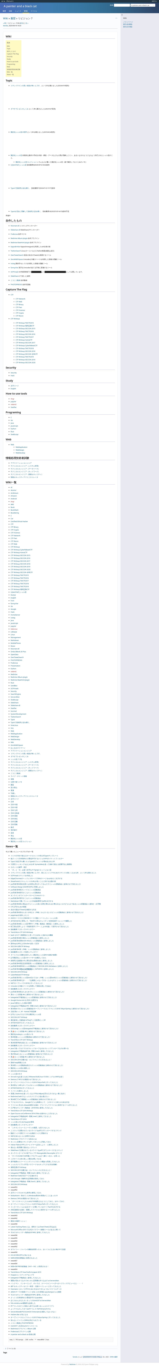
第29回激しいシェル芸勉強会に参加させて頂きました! (30, 1037)
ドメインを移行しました (19, 1091)
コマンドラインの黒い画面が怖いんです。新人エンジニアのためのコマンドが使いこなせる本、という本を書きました (53, 873)
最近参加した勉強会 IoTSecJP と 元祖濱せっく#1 (28, 1020)
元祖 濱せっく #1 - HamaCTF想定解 (23, 1011)
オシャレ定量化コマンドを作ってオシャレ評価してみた (31, 1142)
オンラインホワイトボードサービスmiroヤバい (28, 895)
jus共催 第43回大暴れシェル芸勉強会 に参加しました (30, 938)
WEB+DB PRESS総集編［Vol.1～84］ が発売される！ (30, 1266)
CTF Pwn (19, 307)
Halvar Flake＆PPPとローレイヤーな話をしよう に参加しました (34, 1145)
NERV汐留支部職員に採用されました (24, 1258)
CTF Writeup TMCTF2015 (25, 323)
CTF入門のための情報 (18, 907)
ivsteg (13, 263)
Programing (11, 64)
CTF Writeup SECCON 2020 (25, 362)
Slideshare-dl (15, 230)
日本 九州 (14, 810)
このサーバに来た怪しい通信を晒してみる (26, 1159)
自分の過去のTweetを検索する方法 (23, 909)
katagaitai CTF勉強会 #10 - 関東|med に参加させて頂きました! (33, 1006)
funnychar (14, 267)
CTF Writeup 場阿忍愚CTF (25, 326)
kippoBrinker (15, 246)
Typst (13, 719)
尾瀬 (12, 790)
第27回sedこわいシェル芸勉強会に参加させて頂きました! (32, 1054)
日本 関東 (14, 824)
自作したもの (11, 51)
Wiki (26, 11)
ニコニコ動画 (15, 280)
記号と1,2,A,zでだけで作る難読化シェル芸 (26, 1014)
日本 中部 (14, 807)
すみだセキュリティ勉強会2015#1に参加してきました (30, 1295)
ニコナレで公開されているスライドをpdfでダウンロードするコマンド (36, 1130)
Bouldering (15, 513)
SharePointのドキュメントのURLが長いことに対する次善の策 (33, 881)
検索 (111, 5)
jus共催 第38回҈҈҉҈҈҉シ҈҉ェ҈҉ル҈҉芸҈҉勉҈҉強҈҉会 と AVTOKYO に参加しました (32, 969)
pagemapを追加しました (20, 915)
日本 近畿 (14, 821)
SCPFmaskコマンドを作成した (22, 875)
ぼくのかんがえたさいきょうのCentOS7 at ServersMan (31, 1300)
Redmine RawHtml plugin (20, 242)
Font (12, 601)
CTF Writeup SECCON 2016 (25, 334)
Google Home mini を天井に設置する (24, 1000)
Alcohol (13, 490)
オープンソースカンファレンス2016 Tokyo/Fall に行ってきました (34, 1082)
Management (16, 637)
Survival (14, 711)
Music (13, 646)
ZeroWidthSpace (17, 259)
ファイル (34, 11)
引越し (13, 793)
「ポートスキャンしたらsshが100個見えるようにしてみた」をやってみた (37, 1201)
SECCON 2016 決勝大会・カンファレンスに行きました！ (31, 1060)
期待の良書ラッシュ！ (19, 1221)
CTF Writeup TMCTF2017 (25, 337)
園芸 (12, 785)
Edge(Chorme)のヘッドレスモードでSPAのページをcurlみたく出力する (36, 878)
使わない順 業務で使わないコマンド (24, 1147)
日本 (12, 802)
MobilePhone (16, 643)
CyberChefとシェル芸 (18, 165)
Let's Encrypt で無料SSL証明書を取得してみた (27, 1178)
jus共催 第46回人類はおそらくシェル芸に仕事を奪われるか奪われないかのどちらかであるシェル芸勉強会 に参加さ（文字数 (56, 904)
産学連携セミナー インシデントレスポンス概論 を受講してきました (35, 1161)
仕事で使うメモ (16, 782)
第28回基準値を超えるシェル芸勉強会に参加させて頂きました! (34, 1043)
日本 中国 (14, 804)
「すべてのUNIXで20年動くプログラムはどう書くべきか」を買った (35, 1156)
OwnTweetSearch (17, 255)
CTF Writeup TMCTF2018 (25, 348)
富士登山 (14, 787)
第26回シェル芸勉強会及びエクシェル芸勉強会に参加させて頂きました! (37, 1065)
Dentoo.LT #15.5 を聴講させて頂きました (26, 1079)
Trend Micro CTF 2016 (18, 1119)
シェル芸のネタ (16, 1074)
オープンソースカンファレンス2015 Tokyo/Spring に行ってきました (35, 1317)
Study (9, 59)
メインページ (128, 22)
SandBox (14, 685)
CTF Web (19, 302)
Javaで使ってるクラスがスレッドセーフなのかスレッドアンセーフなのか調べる (40, 1048)
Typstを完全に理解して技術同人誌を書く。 (26, 211)
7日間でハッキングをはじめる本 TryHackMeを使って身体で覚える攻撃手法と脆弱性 (41, 864)
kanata (5, 25)
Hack (12, 375)
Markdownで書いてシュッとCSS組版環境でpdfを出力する (32, 901)
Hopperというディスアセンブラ (22, 1275)
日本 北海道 (15, 813)
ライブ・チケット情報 (19, 776)
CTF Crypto (20, 313)
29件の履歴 (114, 1357)
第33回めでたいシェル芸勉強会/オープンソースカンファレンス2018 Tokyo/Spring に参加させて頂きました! (50, 1008)
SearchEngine (16, 694)
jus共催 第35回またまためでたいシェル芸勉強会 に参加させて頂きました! (37, 992)
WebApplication (21, 447)
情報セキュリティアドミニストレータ (24, 477)
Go (12, 420)
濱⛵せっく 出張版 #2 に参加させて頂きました (28, 1057)
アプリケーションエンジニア (21, 463)
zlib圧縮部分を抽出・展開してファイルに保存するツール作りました (35, 1210)
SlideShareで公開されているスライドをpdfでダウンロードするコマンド (37, 1150)
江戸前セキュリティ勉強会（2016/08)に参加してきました (32, 1108)
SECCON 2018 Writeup (19, 972)
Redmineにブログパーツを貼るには (24, 1139)
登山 (12, 836)
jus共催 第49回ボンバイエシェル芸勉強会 (26, 890)
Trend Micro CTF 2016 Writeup (22, 1110)
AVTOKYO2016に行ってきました (22, 1088)
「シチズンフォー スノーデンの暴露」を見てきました (30, 1127)
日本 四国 (14, 816)
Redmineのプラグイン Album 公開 (23, 1328)
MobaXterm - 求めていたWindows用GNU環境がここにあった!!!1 (34, 1195)
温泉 (12, 833)
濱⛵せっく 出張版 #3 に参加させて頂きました (28, 1031)
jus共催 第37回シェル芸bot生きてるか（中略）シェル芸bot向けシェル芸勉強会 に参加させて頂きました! (49, 977)
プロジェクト (10, 1)
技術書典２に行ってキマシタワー (23, 1045)
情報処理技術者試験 (13, 69)
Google (13, 609)
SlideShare (14, 276)
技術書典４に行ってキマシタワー (23, 989)
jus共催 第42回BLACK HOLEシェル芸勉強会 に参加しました (32, 941)
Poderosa (14, 234)
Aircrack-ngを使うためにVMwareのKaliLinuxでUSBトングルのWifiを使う (37, 1077)
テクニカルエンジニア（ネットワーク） (25, 471)
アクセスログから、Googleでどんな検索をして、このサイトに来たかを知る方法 (40, 1102)
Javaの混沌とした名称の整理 (21, 1003)
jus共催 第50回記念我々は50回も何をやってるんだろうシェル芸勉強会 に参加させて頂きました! (46, 884)
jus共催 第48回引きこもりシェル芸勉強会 (26, 892)
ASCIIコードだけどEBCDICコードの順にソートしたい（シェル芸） (35, 918)
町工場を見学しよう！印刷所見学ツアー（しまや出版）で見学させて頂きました (40, 926)
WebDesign (20, 450)
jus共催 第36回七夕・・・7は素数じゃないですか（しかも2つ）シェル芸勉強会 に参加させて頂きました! (49, 980)
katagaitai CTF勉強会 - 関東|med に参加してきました (30, 1173)
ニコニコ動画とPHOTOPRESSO (22, 1323)
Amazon (14, 496)
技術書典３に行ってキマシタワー (23, 1025)
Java (12, 423)
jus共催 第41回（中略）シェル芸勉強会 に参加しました (31, 949)
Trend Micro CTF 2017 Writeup (22, 1040)
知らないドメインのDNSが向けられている (26, 1320)
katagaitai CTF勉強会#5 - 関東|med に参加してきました (31, 1116)
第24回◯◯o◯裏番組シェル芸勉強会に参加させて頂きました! (33, 1099)
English (13, 388)
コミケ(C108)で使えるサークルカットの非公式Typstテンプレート (34, 856)
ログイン (154, 1)
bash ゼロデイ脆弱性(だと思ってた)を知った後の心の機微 (32, 935)
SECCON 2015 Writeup (19, 1184)
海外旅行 (14, 830)
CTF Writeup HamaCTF (24, 340)
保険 (12, 779)
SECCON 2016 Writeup (19, 1071)
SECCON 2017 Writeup (19, 1017)
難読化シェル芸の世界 (19, 132)
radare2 (13, 404)
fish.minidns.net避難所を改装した (23, 1303)
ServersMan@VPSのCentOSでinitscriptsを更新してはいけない (33, 1312)
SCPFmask (14, 272)
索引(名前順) (127, 24)
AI (11, 487)
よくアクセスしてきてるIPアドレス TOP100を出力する (31, 1309)
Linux (13, 634)
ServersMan (15, 697)
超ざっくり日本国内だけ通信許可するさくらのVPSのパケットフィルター (37, 858)
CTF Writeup (15, 319)
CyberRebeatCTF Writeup (20, 975)
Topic (8, 49)
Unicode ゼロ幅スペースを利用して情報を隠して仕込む (31, 986)
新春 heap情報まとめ (18, 1062)
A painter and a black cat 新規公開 (23, 1334)
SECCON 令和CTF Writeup (20, 946)
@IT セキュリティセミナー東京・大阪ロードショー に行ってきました (36, 1286)
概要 (4, 11)
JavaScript (14, 426)
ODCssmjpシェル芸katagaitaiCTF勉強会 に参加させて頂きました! (34, 1028)
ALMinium (14, 493)
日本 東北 (14, 819)
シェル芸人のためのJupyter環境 (22, 1122)
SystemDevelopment (18, 714)
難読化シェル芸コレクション (26, 162)
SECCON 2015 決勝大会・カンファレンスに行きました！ (31, 1170)
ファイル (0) (11, 1348)
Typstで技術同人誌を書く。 (21, 188)
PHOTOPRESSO (16, 284)
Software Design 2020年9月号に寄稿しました (27, 887)
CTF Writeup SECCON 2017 (25, 343)
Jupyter (13, 401)
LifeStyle (14, 632)
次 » (26, 23)
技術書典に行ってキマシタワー (22, 1125)
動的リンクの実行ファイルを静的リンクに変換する (29, 1133)
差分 (21, 23)
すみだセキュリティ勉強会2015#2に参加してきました (30, 1232)
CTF (12, 295)
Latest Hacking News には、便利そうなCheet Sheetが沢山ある (34, 1227)
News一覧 (10, 74)
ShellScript (14, 434)
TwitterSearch (16, 251)
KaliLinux (14, 629)
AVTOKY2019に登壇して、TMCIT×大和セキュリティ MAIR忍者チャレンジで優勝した (41, 921)
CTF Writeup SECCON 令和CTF (27, 354)
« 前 (4, 23)
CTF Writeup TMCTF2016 (25, 331)
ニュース (18, 11)
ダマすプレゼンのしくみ (19, 109)
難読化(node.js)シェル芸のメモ (22, 1034)
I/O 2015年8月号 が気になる (21, 1255)
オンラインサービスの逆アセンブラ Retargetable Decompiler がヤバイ (36, 1153)
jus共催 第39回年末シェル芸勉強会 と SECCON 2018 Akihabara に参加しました (39, 966)
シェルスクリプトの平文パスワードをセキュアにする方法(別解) (34, 1164)
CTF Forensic (20, 310)
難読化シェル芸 (16, 155)
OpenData (14, 654)
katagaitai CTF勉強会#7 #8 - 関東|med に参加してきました (32, 1051)
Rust (12, 431)
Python (13, 429)
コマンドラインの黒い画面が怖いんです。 (26, 85)
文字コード (15, 386)
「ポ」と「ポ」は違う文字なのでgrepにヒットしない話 (31, 870)
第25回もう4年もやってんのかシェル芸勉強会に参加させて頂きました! (36, 1085)
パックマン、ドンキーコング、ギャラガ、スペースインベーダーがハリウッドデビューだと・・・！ (47, 1283)
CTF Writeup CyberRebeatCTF (26, 345)
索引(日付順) (127, 27)
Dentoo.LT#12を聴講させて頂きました (25, 1198)
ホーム (3, 1)
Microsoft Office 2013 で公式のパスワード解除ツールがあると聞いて (36, 1229)
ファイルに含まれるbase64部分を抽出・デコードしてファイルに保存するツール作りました (44, 1105)
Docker (13, 595)
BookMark (14, 510)
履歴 (13, 18)
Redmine (14, 674)
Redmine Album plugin (19, 238)
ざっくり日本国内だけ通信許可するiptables (26, 1297)
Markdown (15, 640)
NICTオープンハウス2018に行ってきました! (27, 983)
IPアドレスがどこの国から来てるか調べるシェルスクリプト (32, 1306)
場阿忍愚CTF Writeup (18, 1167)
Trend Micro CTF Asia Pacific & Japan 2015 (26, 1272)
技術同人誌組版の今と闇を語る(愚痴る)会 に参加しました (31, 960)
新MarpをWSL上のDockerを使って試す (25, 943)
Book (13, 507)
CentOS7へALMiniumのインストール (24, 1326)
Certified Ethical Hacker (19, 521)
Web (8, 67)
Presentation (15, 666)
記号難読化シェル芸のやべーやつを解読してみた (28, 958)
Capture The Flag (13, 54)
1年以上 (99, 1357)
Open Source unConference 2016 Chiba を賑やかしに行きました (34, 1113)
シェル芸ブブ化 (16, 759)
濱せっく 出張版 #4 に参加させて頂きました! (27, 994)
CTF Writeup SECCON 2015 (25, 328)
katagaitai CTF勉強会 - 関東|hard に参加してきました (30, 1181)
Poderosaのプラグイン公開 (21, 1331)
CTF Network (20, 299)
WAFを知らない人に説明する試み (23, 1136)
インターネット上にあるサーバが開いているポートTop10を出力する (35, 1207)
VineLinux (14, 725)
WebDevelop (20, 453)
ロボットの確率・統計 (19, 867)
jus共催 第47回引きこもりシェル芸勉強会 (26, 898)
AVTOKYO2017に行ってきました (22, 1023)
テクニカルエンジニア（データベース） (25, 469)
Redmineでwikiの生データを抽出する (24, 1176)
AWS (12, 504)
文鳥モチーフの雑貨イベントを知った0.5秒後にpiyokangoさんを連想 (36, 1292)
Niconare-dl (15, 226)
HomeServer (15, 615)
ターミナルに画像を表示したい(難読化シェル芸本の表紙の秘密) (34, 955)
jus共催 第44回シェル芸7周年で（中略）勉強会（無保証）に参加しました (37, 924)
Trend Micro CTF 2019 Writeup (22, 932)
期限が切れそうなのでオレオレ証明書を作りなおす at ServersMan (35, 1280)
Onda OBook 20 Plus (18, 651)
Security (9, 56)
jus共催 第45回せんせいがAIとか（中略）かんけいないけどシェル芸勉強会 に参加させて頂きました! (47, 912)
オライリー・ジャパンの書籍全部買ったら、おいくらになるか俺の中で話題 (38, 1249)
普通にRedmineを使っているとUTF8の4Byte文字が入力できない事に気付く (38, 1093)
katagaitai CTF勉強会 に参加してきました (26, 1278)
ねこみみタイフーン (18, 748)
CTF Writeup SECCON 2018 (25, 351)
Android (14, 499)
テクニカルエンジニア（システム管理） (25, 466)
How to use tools (12, 61)
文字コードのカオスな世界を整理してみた (26, 1193)
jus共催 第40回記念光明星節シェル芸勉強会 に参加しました (32, 963)
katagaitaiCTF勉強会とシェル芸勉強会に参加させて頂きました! (34, 997)
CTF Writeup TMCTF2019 (25, 357)
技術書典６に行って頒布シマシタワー (24, 952)
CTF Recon (19, 316)
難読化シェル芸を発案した (20, 1068)
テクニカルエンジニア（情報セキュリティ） (27, 474)
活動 (10, 11)
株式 (12, 827)
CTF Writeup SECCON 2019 (25, 360)
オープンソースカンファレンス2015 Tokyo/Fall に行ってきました (34, 1204)
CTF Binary (19, 304)
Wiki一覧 (10, 72)
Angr (12, 399)
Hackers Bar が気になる (19, 1314)
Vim (12, 728)
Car (12, 518)
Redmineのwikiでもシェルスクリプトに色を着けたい (30, 1096)
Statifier (14, 407)
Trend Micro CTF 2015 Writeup (22, 1212)
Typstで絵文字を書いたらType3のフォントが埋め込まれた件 (33, 861)
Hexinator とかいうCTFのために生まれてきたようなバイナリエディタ (36, 1289)
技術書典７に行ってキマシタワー (23, 929)
